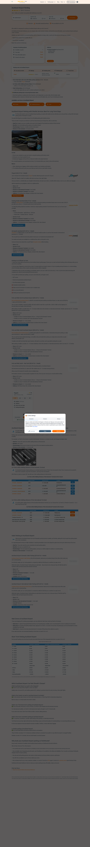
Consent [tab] (31, 419)
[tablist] (45, 418)
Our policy (35, 426)
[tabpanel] (45, 424)
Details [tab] (45, 419)
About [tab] (58, 419)
